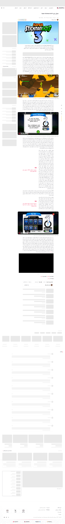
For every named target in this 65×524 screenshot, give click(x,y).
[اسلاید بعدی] (1, 74)
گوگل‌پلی (48, 276)
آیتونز (41, 276)
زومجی (50, 252)
